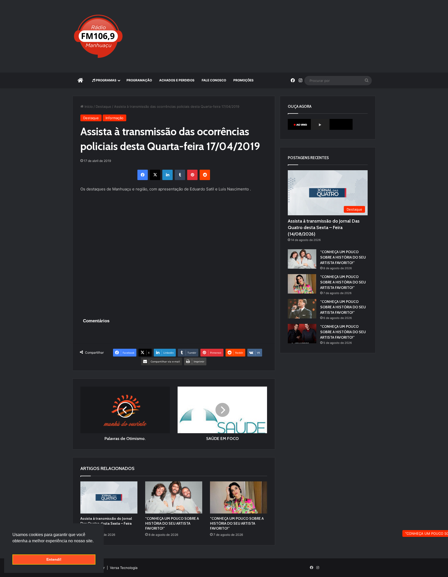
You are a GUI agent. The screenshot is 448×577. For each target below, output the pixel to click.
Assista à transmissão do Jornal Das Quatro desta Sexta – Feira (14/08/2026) (106, 523)
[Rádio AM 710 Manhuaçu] (98, 36)
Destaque (103, 106)
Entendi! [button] (53, 559)
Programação (139, 80)
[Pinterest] (192, 175)
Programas (105, 80)
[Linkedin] (167, 175)
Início (88, 106)
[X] (155, 175)
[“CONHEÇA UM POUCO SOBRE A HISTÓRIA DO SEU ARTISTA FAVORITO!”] (173, 497)
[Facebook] (142, 175)
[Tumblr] (180, 175)
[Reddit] (205, 175)
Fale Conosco (214, 80)
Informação (114, 118)
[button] (13, 547)
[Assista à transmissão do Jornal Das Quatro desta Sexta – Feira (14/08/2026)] (108, 497)
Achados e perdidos (176, 80)
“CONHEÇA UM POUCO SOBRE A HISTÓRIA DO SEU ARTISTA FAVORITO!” (172, 523)
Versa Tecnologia (123, 568)
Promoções (243, 80)
